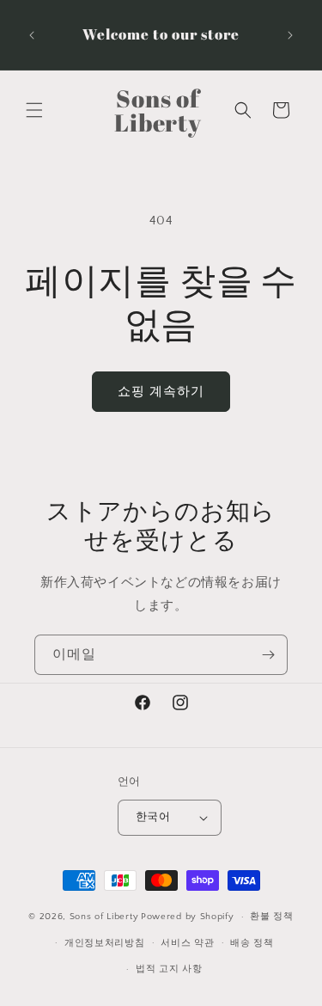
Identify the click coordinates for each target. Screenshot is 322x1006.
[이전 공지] (32, 35)
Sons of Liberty (104, 916)
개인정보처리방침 (104, 943)
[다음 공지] (290, 35)
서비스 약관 (187, 943)
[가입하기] (268, 655)
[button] (34, 110)
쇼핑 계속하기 (161, 391)
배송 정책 (252, 943)
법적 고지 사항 (169, 969)
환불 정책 (272, 916)
